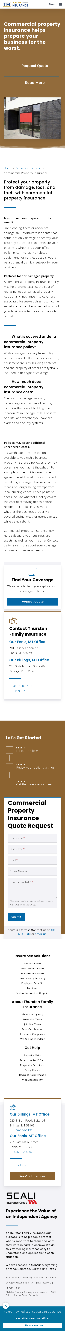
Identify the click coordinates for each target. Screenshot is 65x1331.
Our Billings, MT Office (29, 660)
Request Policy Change (32, 1074)
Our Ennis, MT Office (27, 641)
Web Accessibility (32, 1079)
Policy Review (32, 1069)
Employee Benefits (32, 983)
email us (40, 934)
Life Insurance (32, 963)
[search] (44, 4)
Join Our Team (32, 1024)
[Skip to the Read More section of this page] (31, 83)
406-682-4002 (23, 1152)
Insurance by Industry (32, 978)
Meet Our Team (32, 1019)
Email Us (19, 691)
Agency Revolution (19, 1282)
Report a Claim (32, 1055)
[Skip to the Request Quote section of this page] (31, 66)
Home (8, 168)
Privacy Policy (13, 1287)
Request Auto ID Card (32, 1060)
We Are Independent (32, 1038)
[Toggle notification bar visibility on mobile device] (6, 1305)
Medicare (32, 988)
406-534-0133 (22, 686)
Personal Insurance (32, 968)
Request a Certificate (32, 1065)
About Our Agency (32, 1014)
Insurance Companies (32, 1034)
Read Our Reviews (33, 1029)
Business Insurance (28, 168)
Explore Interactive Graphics (32, 992)
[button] (55, 4)
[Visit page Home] (15, 4)
